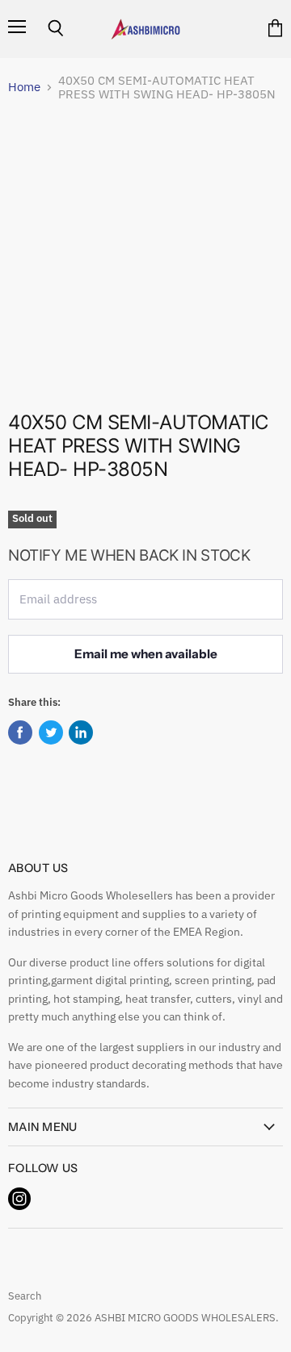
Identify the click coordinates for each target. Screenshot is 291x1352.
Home (24, 87)
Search (24, 1296)
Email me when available (145, 653)
